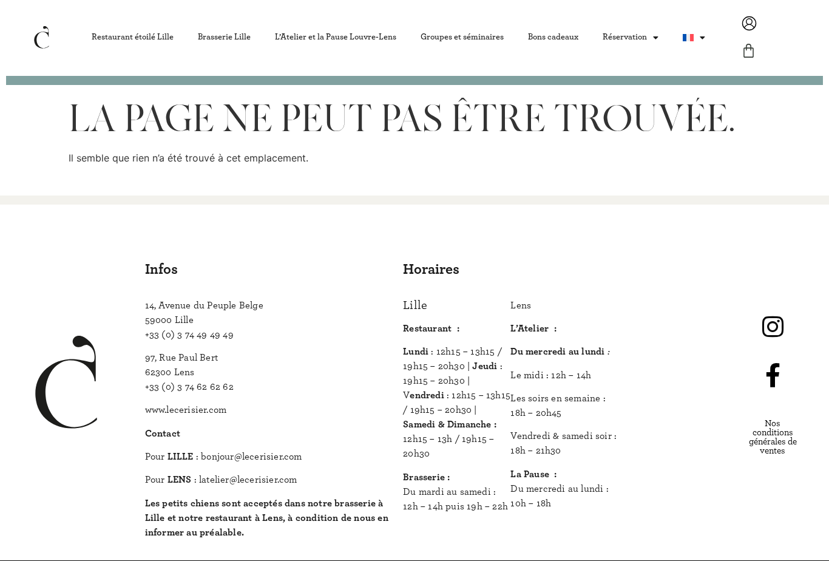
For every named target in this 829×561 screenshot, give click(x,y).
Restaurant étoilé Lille (133, 37)
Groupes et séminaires (462, 37)
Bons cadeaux (553, 37)
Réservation (625, 37)
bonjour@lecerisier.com (251, 456)
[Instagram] (772, 326)
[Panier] (748, 50)
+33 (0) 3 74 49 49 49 (189, 334)
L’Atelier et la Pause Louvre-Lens (335, 37)
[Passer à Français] (694, 37)
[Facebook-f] (772, 375)
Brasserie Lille (224, 37)
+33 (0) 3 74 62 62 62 (189, 387)
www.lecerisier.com (186, 410)
